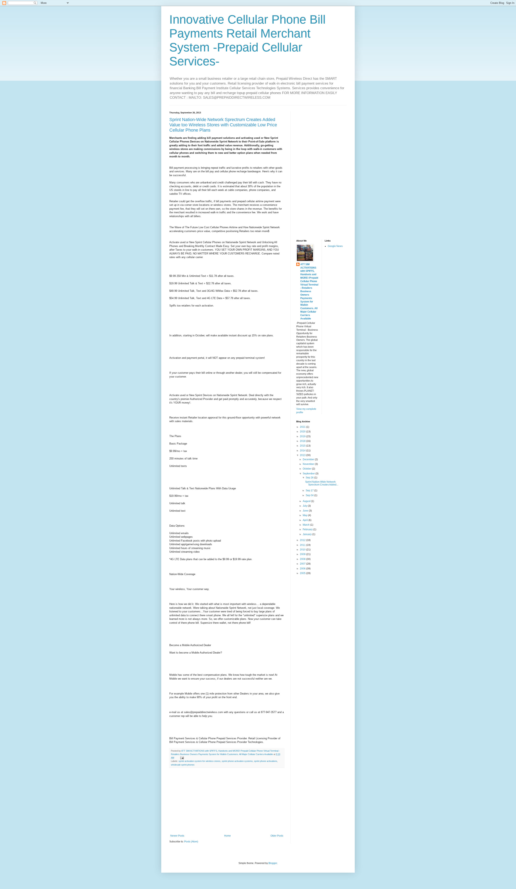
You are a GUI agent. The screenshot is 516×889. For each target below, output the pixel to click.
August (307, 501)
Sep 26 (310, 477)
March (306, 524)
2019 (303, 436)
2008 (303, 559)
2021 (303, 427)
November (309, 464)
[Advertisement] (226, 801)
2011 (303, 545)
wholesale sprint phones (183, 764)
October (307, 468)
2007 (303, 563)
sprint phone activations (265, 761)
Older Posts (276, 835)
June (306, 510)
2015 (303, 445)
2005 (303, 573)
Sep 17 (310, 490)
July (305, 505)
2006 (303, 568)
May (305, 515)
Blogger (272, 863)
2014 (303, 450)
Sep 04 (310, 495)
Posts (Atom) (191, 841)
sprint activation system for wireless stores (200, 761)
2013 (303, 455)
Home (227, 835)
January (307, 534)
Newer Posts (177, 835)
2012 (303, 540)
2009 (303, 554)
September (309, 473)
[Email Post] (181, 757)
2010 (303, 549)
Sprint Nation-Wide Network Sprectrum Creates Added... (321, 483)
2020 (303, 431)
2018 (303, 441)
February (308, 529)
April (305, 520)
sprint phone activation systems (237, 761)
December (309, 459)
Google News (335, 246)
